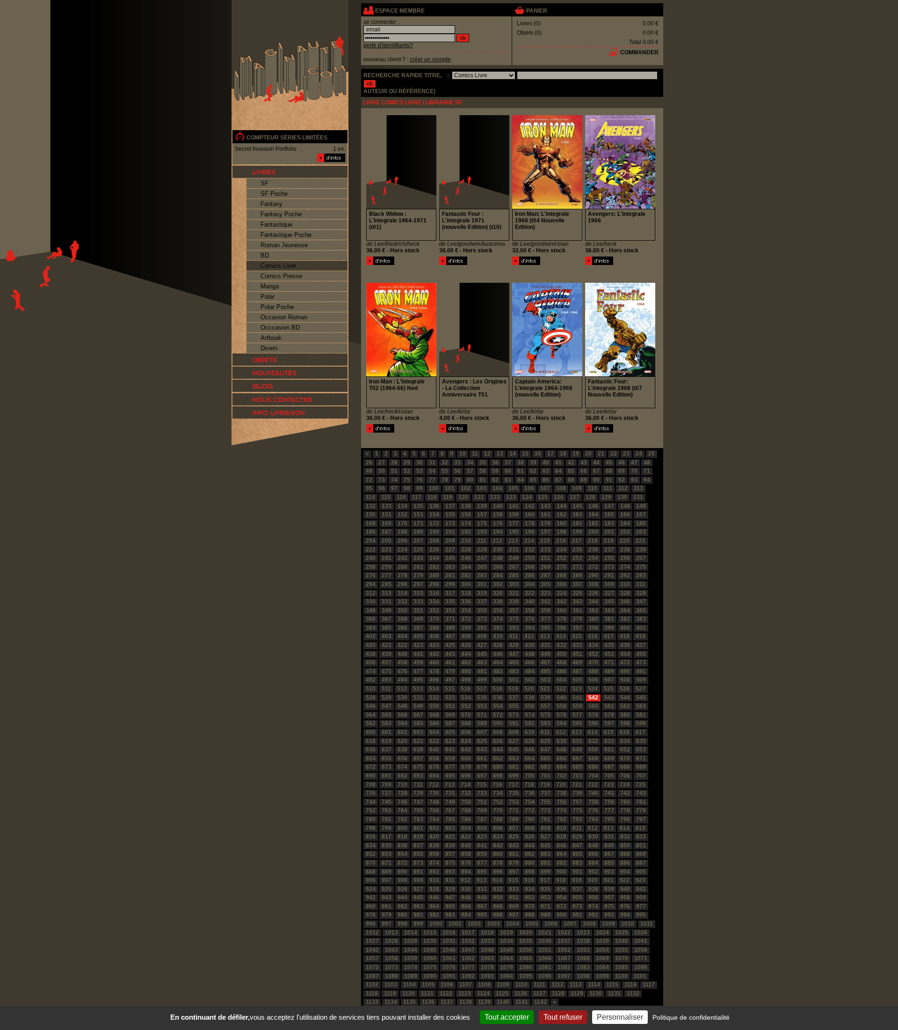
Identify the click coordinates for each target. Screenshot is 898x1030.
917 (545, 880)
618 (371, 741)
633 (609, 741)
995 (641, 915)
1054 (602, 950)
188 (402, 532)
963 (418, 906)
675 (418, 767)
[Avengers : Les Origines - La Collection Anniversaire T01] (453, 430)
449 (545, 654)
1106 (447, 984)
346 (625, 601)
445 (482, 654)
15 (525, 453)
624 (466, 741)
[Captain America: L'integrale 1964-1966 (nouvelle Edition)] (526, 430)
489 (609, 671)
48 (647, 462)
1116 (630, 984)
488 (593, 671)
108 (561, 488)
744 (371, 802)
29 (407, 462)
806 (498, 828)
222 (371, 549)
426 (466, 645)
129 (606, 497)
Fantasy (271, 203)
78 (445, 480)
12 (487, 453)
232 (530, 549)
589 (482, 723)
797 (641, 819)
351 (418, 610)
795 (609, 819)
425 (450, 645)
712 (434, 784)
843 (514, 845)
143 (545, 506)
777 (609, 810)
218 (593, 540)
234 (561, 549)
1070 (621, 958)
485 (545, 671)
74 (394, 480)
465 (514, 662)
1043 (391, 950)
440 (402, 654)
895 (482, 871)
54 (432, 471)
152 (402, 514)
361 (577, 610)
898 (530, 871)
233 (545, 549)
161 (545, 514)
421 (386, 645)
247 (482, 558)
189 (418, 532)
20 (588, 453)
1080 (525, 967)
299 (450, 584)
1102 (372, 984)
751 (482, 802)
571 (482, 715)
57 (470, 471)
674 (402, 767)
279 (418, 575)
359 (545, 610)
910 (434, 880)
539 (545, 697)
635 (641, 741)
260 (402, 567)
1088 (391, 976)
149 (641, 506)
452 (593, 654)
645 (514, 749)
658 (434, 758)
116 (401, 497)
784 (434, 819)
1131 (614, 993)
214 (529, 540)
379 (577, 619)
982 (434, 915)
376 (530, 619)
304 (530, 584)
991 (577, 915)
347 (641, 601)
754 (530, 802)
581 (641, 715)
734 (498, 793)
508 (625, 680)
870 (371, 863)
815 (640, 828)
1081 (544, 967)
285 (514, 575)
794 (593, 819)
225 (418, 549)
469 (577, 662)
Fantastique (276, 224)
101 (450, 488)
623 (450, 741)
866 (593, 854)
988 (530, 915)
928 (434, 889)
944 (402, 897)
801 (418, 828)
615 (609, 732)
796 (625, 819)
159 (514, 514)
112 (623, 488)
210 (466, 540)
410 (498, 636)
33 (457, 462)
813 (609, 828)
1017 (468, 932)
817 (386, 836)
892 (434, 871)
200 (593, 532)
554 (498, 706)
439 (386, 654)
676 (434, 767)
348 (371, 610)
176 (498, 523)
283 (482, 575)
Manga (270, 286)
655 (386, 758)
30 (419, 462)
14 (512, 453)
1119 (390, 993)
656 (402, 758)
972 (561, 906)
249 (514, 558)
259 (386, 567)
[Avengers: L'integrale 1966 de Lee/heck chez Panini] (620, 207)
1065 (525, 958)
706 (625, 775)
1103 (390, 984)
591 (514, 723)
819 (418, 836)
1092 (468, 976)
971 (545, 906)
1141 (521, 1002)
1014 (410, 932)
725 (640, 784)
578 (593, 715)
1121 (427, 993)
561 (609, 706)
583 (386, 723)
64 (558, 471)
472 (625, 662)
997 (386, 923)
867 (609, 854)
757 (577, 802)
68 (609, 471)
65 (571, 471)
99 (419, 488)
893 (450, 871)
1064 (506, 958)
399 (609, 628)
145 (577, 506)
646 (530, 749)
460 (434, 662)
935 (545, 889)
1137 (447, 1002)
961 (386, 906)
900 (561, 871)
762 (371, 810)
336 (466, 601)
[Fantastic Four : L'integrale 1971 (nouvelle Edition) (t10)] (453, 263)
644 (498, 749)
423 (418, 645)
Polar (268, 296)
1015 (429, 932)
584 (402, 723)
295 (386, 584)
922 (625, 880)
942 (371, 897)
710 (402, 784)
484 (530, 671)
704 (593, 775)
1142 (540, 1002)
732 (466, 793)
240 (371, 558)
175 (482, 523)
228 (466, 549)
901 (577, 871)
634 (625, 741)
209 (450, 540)
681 (514, 767)
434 (593, 645)
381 (609, 619)
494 (402, 680)
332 (402, 601)
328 (625, 593)
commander (639, 52)
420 (371, 645)
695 (450, 775)
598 (625, 723)
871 (386, 863)
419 (640, 636)
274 (625, 567)
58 (482, 471)
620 (402, 741)
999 (418, 923)
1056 (640, 950)
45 (609, 462)
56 (457, 471)
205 (386, 540)
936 (561, 889)
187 (386, 532)
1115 (612, 984)
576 (561, 715)
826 (530, 836)
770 (498, 810)
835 (386, 845)
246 (466, 558)
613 (577, 732)
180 (561, 523)
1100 (621, 976)
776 (593, 810)
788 (498, 819)
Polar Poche (277, 306)
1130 (595, 993)
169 (386, 523)
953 (545, 897)
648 (561, 749)
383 (641, 619)
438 (371, 654)
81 (482, 480)
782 (402, 819)
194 (498, 532)
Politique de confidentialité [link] (691, 1017)
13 (500, 453)
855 (418, 854)
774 (561, 810)
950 (498, 897)
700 (530, 775)
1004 (512, 923)
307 (577, 584)
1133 (372, 1002)
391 (482, 628)
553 (482, 706)
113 (638, 488)
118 (432, 497)
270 (561, 567)
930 (466, 889)
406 (434, 636)
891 (418, 871)
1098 (583, 976)
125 (543, 497)
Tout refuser (562, 1017)
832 (625, 836)
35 (482, 462)
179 (545, 523)
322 (530, 593)
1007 (570, 923)
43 (583, 462)
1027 (372, 941)
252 (561, 558)
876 (466, 863)
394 (530, 628)
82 (495, 480)
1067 (564, 958)
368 (402, 619)
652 (625, 749)
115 (386, 497)
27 (381, 462)
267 (514, 567)
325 (577, 593)
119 (447, 497)
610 (530, 732)
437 (641, 645)
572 (498, 715)
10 (462, 453)
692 (402, 775)
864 (561, 854)
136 (434, 506)
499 (482, 680)
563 (641, 706)
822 (466, 836)
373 (482, 619)
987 (514, 915)
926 (402, 889)
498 (466, 680)
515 (450, 688)
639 (418, 749)
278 (402, 575)
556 (530, 706)
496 (434, 680)
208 (434, 540)
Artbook (271, 337)
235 (577, 549)
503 (545, 680)
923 (640, 880)
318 (466, 593)
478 (434, 671)
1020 (525, 932)
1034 (506, 941)
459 (418, 662)
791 (545, 819)
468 (561, 662)
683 (545, 767)
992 (593, 915)
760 (625, 802)
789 (514, 819)
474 (371, 671)
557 (545, 706)
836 (402, 845)
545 (641, 697)
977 (641, 906)
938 (593, 889)
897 (514, 871)
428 (498, 645)
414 (561, 636)
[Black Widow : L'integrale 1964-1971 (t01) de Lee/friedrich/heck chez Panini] (401, 207)
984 (466, 915)
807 (514, 828)
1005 (531, 923)
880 (530, 863)
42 (571, 462)
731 (450, 793)
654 (371, 758)
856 (434, 854)
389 (450, 628)
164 (593, 514)
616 (625, 732)
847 (577, 845)
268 (530, 567)
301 (482, 584)
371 (450, 619)
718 (529, 784)
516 (466, 688)
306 (561, 584)
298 (434, 584)
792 (561, 819)
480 (466, 671)
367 (386, 619)
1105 (428, 984)
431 (545, 645)
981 (418, 915)
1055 (621, 950)
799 (386, 828)
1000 (435, 923)
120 (463, 497)
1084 (602, 967)
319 (482, 593)
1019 (506, 932)
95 (369, 488)
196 (530, 532)
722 (593, 784)
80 (470, 480)
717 (513, 784)
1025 (621, 932)
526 (625, 688)
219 (609, 540)
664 (530, 758)
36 (495, 462)
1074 (410, 967)
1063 (487, 958)
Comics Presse (281, 276)
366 (371, 619)
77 (432, 480)
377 (545, 619)
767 (450, 810)
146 (593, 506)
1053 (583, 950)
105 (513, 488)
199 (577, 532)
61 (520, 471)
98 (407, 488)
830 (593, 836)
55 (445, 471)
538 (530, 697)
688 (625, 767)
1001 (455, 923)
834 (371, 845)
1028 (391, 941)
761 (641, 802)
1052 (564, 950)
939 (609, 889)
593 (545, 723)
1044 (410, 950)
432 (561, 645)
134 (402, 506)
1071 (640, 958)
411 (513, 636)
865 (577, 854)
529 (386, 697)
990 (561, 915)
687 (609, 767)
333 (418, 601)
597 (609, 723)
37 (508, 462)
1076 (449, 967)
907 (386, 880)
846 (561, 845)
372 (466, 619)
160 (530, 514)
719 (545, 784)
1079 (506, 967)
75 (407, 480)
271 (577, 567)
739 (577, 793)
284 (498, 575)
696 (466, 775)
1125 (502, 993)
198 (561, 532)
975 (609, 906)
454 (625, 654)
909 (418, 880)
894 (466, 871)
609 (514, 732)
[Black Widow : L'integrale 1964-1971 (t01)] (380, 263)
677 (450, 767)
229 (482, 549)
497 (450, 680)
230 (498, 549)
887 (641, 863)
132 (371, 506)
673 (386, 767)
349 (386, 610)
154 (434, 514)
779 (641, 810)
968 (498, 906)
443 (450, 654)
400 (625, 628)
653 (641, 749)
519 (513, 688)
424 (434, 645)
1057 (372, 958)
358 (530, 610)
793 (577, 819)
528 (371, 697)
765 (418, 810)
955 (577, 897)
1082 (564, 967)
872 (402, 863)
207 (418, 540)
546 (371, 706)
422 (402, 645)
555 (514, 706)
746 (402, 802)
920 (593, 880)
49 (369, 471)
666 (561, 758)
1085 (621, 967)
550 (434, 706)
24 (639, 453)
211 (481, 540)
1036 (544, 941)
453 (609, 654)
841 (482, 845)
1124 (483, 993)
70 (634, 471)
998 (402, 923)
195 (514, 532)
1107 (465, 984)
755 (545, 802)
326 (593, 593)
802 (434, 828)
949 (482, 897)
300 (466, 584)
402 (371, 636)
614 (593, 732)
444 (466, 654)
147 (609, 506)
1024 (602, 932)
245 (450, 558)
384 (371, 628)
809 (545, 828)
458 (402, 662)
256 (625, 558)
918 (561, 880)
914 (497, 880)
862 (530, 854)
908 (402, 880)
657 (418, 758)
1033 (487, 941)
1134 (390, 1002)
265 (482, 567)
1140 (503, 1002)
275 (641, 567)
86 (546, 480)
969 (514, 906)
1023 (583, 932)
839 (450, 845)
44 (596, 462)
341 (545, 601)
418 (625, 636)
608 (498, 732)
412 (529, 636)
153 (418, 514)
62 (533, 471)
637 (386, 749)
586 (434, 723)
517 (481, 688)
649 (577, 749)
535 (482, 697)
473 (641, 662)
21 (601, 453)
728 (402, 793)
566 (402, 715)
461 (450, 662)
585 (418, 723)
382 (625, 619)
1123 (464, 993)
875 (450, 863)
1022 (564, 932)
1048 (487, 950)
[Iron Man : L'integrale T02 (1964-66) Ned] (380, 430)
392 (498, 628)
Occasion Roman (284, 317)
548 (402, 706)
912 (466, 880)
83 (508, 480)
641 (450, 749)
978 (371, 915)
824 (498, 836)
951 (514, 897)
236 (593, 549)
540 (561, 697)
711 (418, 784)
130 (622, 497)
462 (466, 662)
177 (514, 523)
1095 (525, 976)
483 (514, 671)
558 (561, 706)
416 (593, 636)
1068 (583, 958)
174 (466, 523)
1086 (640, 967)
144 (561, 506)
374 (498, 619)
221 (640, 540)
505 (577, 680)
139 (482, 506)
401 (641, 628)
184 (625, 523)
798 (371, 828)
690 (371, 775)
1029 (410, 941)
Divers (269, 348)
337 (482, 601)
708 (371, 784)
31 (432, 462)
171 (418, 523)
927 (418, 889)
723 (609, 784)
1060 (429, 958)
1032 (468, 941)
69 (621, 471)
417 (609, 636)
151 (386, 514)
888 (371, 871)
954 (561, 897)
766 (434, 810)
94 (647, 480)
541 (577, 697)
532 (434, 697)
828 (561, 836)
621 (418, 741)
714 (466, 784)
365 (641, 610)
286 (530, 575)
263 (450, 567)
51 (394, 471)
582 (371, 723)
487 (577, 671)
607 (482, 732)
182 (593, 523)
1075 (429, 967)
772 (530, 810)
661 (482, 758)
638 (402, 749)
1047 (468, 950)
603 (418, 732)
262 (434, 567)
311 (640, 584)
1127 (539, 993)
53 (419, 471)
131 (638, 497)
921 (609, 880)
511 (386, 688)
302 (498, 584)
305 (545, 584)
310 (625, 584)
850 (625, 845)
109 (577, 488)
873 (418, 863)
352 (434, 610)
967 (482, 906)
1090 (429, 976)
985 (482, 915)
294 (371, 584)
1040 (621, 941)
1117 (649, 984)
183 (609, 523)
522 (561, 688)
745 (386, 802)
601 (386, 732)
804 (466, 828)
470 (593, 662)
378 (561, 619)
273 (609, 567)
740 (593, 793)
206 (402, 540)
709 (386, 784)
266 (498, 567)
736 (530, 793)
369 (418, 619)
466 (530, 662)
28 (394, 462)
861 (514, 854)
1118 (372, 993)
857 (450, 854)
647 (545, 749)
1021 (544, 932)
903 (609, 871)
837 (418, 845)
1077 (468, 967)
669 (609, 758)
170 (402, 523)
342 (561, 601)
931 (482, 889)
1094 (506, 976)
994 (625, 915)
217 (577, 540)
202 (625, 532)
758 (593, 802)
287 (545, 575)
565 (386, 715)
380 (593, 619)
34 (470, 462)
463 (482, 662)
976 (625, 906)
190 (434, 532)
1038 (583, 941)
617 (640, 732)
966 (466, 906)
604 (434, 732)
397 (577, 628)
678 (466, 767)
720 (561, 784)
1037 (564, 941)
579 (609, 715)
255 (609, 558)
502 (530, 680)
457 (386, 662)
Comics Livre (278, 265)
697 (482, 775)
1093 (487, 976)
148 (625, 506)
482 (498, 671)
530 (402, 697)
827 (545, 836)
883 (577, 863)
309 (609, 584)
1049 (506, 950)
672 (371, 767)
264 (466, 567)
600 (371, 732)
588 (466, 723)
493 (386, 680)
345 (609, 601)
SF (264, 183)
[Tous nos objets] (290, 359)
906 (371, 880)
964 (434, 906)
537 (514, 697)
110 (592, 488)
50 (381, 471)
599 (641, 723)
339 (514, 601)
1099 (602, 976)
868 (625, 854)
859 (482, 854)
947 (450, 897)
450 (561, 654)
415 (577, 636)
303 (514, 584)
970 (530, 906)
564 (371, 715)
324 (561, 593)
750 (466, 802)
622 (434, 741)
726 (371, 793)
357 (514, 610)
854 (402, 854)
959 (641, 897)
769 (482, 810)
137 (450, 506)
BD (265, 255)
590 (498, 723)
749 (450, 802)
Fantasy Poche (281, 214)
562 (625, 706)
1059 (410, 958)
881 (545, 863)
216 (561, 540)
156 (466, 514)
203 (641, 532)
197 (545, 532)
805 (482, 828)
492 (371, 680)
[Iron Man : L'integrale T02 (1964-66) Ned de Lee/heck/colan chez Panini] (401, 374)
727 (386, 793)
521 (545, 688)
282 (466, 575)
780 (371, 819)
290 (593, 575)
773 (545, 810)
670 (625, 758)
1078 (487, 967)
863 (545, 854)
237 (609, 549)
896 (498, 871)
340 (530, 601)
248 (498, 558)
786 (466, 819)
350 (402, 610)
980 (402, 915)
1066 (544, 958)
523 (577, 688)
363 (609, 610)
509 (641, 680)
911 (450, 880)
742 (625, 793)
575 (545, 715)
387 (418, 628)
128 (590, 497)
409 (482, 636)
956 (593, 897)
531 (418, 697)
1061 (449, 958)
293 (641, 575)
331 (386, 601)
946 (434, 897)
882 (561, 863)
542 (593, 697)
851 (641, 845)
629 (545, 741)
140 (498, 506)
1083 (583, 967)
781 (386, 819)
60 (508, 471)
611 (545, 732)
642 (466, 749)
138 (466, 506)
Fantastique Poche (286, 234)
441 (418, 654)
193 (482, 532)
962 (402, 906)
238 (625, 549)
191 (450, 532)
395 (545, 628)
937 (577, 889)
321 (514, 593)
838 (434, 845)
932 (498, 889)
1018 (487, 932)
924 (371, 889)
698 (498, 775)
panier (536, 10)
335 (450, 601)
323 (545, 593)
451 (577, 654)
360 (561, 610)
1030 (429, 941)
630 (561, 741)
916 (529, 880)
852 (371, 854)
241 (386, 558)
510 (371, 688)
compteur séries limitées (286, 137)
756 (561, 802)
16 (538, 453)
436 (625, 645)
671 (641, 758)
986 (498, 915)
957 (609, 897)
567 (418, 715)
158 (498, 514)
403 (386, 636)
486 (561, 671)
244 (434, 558)
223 (386, 549)
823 (482, 836)
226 (434, 549)
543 (609, 697)
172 (434, 523)
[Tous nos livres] (290, 172)
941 (641, 889)
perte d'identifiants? (388, 45)
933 (514, 889)
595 (577, 723)
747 (418, 802)
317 (450, 593)
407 (450, 636)
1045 (429, 950)
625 (482, 741)
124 (527, 497)
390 (466, 628)
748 (434, 802)
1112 (557, 984)
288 (561, 575)
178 (530, 523)
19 (575, 453)
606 (466, 732)
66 (583, 471)
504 (561, 680)
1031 (449, 941)
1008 (589, 923)
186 (371, 532)
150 (371, 514)
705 (609, 775)
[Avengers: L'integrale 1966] (599, 263)
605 (450, 732)
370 (434, 619)
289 (577, 575)
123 (511, 497)
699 (514, 775)
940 (625, 889)
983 (450, 915)
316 (434, 593)
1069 (602, 958)
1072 (372, 967)
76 (419, 480)
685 (577, 767)
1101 (640, 976)
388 (434, 628)
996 (371, 923)
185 (641, 523)
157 (482, 514)
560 (593, 706)
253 (577, 558)
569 (450, 715)
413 (545, 636)
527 (640, 688)
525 (609, 688)
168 (371, 523)
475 (386, 671)
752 (498, 802)
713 (450, 784)
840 (466, 845)
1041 (640, 941)
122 (495, 497)
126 (559, 497)
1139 (484, 1002)
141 (514, 506)
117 (416, 497)
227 (450, 549)
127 (574, 497)
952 (530, 897)
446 (498, 654)
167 (641, 514)
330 (371, 601)
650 (593, 749)
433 (577, 645)
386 (402, 628)
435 (609, 645)
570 (466, 715)
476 (402, 671)
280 (434, 575)
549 (418, 706)
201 (609, 532)
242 (402, 558)
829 (577, 836)
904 (625, 871)
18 (563, 453)
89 (583, 480)
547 (386, 706)
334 (434, 601)
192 (466, 532)
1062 (468, 958)
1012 (372, 932)
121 (479, 497)
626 (498, 741)
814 (625, 828)
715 (481, 784)
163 (577, 514)
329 (641, 593)
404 (402, 636)
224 (402, 549)
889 (386, 871)
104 (497, 488)
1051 (544, 950)
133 (386, 506)
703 (577, 775)
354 (466, 610)
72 (369, 480)
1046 (449, 950)
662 (498, 758)
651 (609, 749)
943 (386, 897)
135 (418, 506)
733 (482, 793)
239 (641, 549)
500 (498, 680)
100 (434, 488)
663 (514, 758)
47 (634, 462)
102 (466, 488)
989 (545, 915)
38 (520, 462)
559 (577, 706)
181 (577, 523)
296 (402, 584)
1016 (449, 932)
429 (514, 645)
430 (530, 645)
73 (381, 480)
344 (593, 601)
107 (545, 488)
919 (577, 880)
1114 (594, 984)
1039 (602, 941)
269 (545, 567)
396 (561, 628)
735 (514, 793)
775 (577, 810)
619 (386, 741)
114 (370, 497)
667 (577, 758)
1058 (391, 958)
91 (609, 480)
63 (546, 471)
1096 (544, 976)
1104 (409, 984)
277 (386, 575)
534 (466, 697)
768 (466, 810)
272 (593, 567)
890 (402, 871)
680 (498, 767)
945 (418, 897)
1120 (408, 993)
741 (609, 793)
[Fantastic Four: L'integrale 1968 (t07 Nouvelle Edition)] (599, 430)
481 (482, 671)
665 (545, 758)
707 (641, 775)
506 (593, 680)
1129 (577, 993)
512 (402, 688)
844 (530, 845)
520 (529, 688)
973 (577, 906)
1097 (564, 976)
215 (545, 540)
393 (514, 628)
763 (386, 810)
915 (513, 880)
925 (386, 889)
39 (533, 462)
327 (609, 593)
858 (466, 854)
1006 (551, 923)
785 (450, 819)
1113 (576, 984)
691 (386, 775)
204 (371, 540)
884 (593, 863)
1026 (640, 932)
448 (530, 654)
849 (609, 845)
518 (497, 688)
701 (545, 775)
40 (546, 462)
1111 (539, 984)
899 (545, 871)
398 (593, 628)
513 (418, 688)
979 (386, 915)
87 (558, 480)
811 (577, 828)
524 (593, 688)
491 (641, 671)
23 (626, 453)
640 (434, 749)
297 (418, 584)
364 (625, 610)
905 (641, 871)
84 (520, 480)
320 (498, 593)
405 (418, 636)
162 (561, 514)
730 (434, 793)
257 (641, 558)
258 (371, 567)
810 (561, 828)
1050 (525, 950)
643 (482, 749)
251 (545, 558)
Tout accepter (507, 1017)
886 (625, 863)
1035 (525, 941)
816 (371, 836)
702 (561, 775)
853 (386, 854)
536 (498, 697)
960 (371, 906)
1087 (372, 976)
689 (641, 767)
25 (651, 453)
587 (450, 723)
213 (513, 540)
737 (545, 793)
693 (418, 775)
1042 (372, 950)
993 (609, 915)
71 (647, 471)
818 (402, 836)
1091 (449, 976)
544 (625, 697)
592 (530, 723)
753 (514, 802)
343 (577, 601)
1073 (391, 967)
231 (514, 549)
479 (450, 671)
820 (434, 836)
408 (466, 636)
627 (514, 741)
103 (481, 488)
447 (514, 654)
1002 (474, 923)
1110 (521, 984)
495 (418, 680)
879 (514, 863)
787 (482, 819)
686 (593, 767)
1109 (503, 984)
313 (386, 593)
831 (609, 836)
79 (457, 480)
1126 (520, 993)
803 (450, 828)
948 (466, 897)
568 (434, 715)
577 (577, 715)
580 (625, 715)
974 (593, 906)
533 (450, 697)
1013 (391, 932)
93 (634, 480)
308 (593, 584)
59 (495, 471)
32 (445, 462)
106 (529, 488)
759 (609, 802)
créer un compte (430, 59)
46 (621, 462)
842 (498, 845)
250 (530, 558)
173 (450, 523)
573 (514, 715)
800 (402, 828)
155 (450, 514)
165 (609, 514)
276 (371, 575)
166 (625, 514)
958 (625, 897)
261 (418, 567)
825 (514, 836)
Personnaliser (620, 1017)
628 (530, 741)
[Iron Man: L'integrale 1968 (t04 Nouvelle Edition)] (526, 263)
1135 (409, 1002)
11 (475, 453)
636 (371, 749)
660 (466, 758)
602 (402, 732)
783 (418, 819)
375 (514, 619)
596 (593, 723)
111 (607, 488)
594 (561, 723)
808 (530, 828)
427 (482, 645)
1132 (633, 993)
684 (561, 767)
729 (418, 793)
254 (593, 558)
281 (450, 575)
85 (533, 480)
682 (530, 767)
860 (498, 854)
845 (545, 845)
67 (596, 471)
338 (498, 601)
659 (450, 758)
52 (407, 471)
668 (593, 758)
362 (593, 610)
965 (450, 906)
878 (498, 863)
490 (625, 671)
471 (609, 662)
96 (381, 488)
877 (482, 863)
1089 (410, 976)
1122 (446, 993)
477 (418, 671)
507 (609, 680)
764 (402, 810)
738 (561, 793)
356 (498, 610)
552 (466, 706)
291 (609, 575)
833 (641, 836)
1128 (558, 993)
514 (434, 688)
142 (530, 506)
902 (593, 871)
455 (641, 654)
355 (482, 610)
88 (571, 480)
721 (577, 784)
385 (386, 628)
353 (450, 610)
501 (514, 680)
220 (625, 540)
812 (593, 828)
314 (402, 593)
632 (593, 741)
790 (530, 819)
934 (530, 889)
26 (369, 462)
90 (596, 480)
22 (613, 453)
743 (641, 793)
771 (514, 810)
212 (497, 540)
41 (558, 462)
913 (481, 880)
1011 (646, 923)
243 (418, 558)
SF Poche (274, 193)
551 (450, 706)
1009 (608, 923)
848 (593, 845)
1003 (493, 923)
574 (530, 715)
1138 (465, 1002)
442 (434, 654)
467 (545, 662)
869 (641, 854)
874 (434, 863)
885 (609, 863)
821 (450, 836)
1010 (627, 923)
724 (625, 784)
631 (577, 741)
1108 (484, 984)
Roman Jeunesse (284, 245)
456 (371, 662)
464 (498, 662)
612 (561, 732)
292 (625, 575)
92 (621, 480)
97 (394, 488)
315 (418, 593)
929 (450, 889)
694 (434, 775)
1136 (428, 1002)
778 (625, 810)
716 (497, 784)
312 (371, 593)
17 (550, 453)
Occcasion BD (280, 327)
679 (482, 767)
